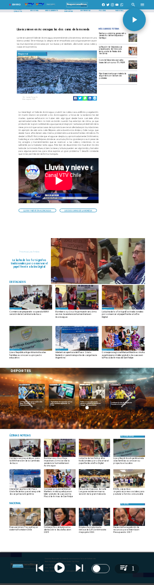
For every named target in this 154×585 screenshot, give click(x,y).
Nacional (54, 384)
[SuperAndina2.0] (77, 7)
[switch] (101, 568)
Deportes (24, 384)
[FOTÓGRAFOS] (98, 283)
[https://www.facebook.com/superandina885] (103, 7)
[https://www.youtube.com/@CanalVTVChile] (117, 7)
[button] (37, 211)
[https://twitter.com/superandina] (108, 7)
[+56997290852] (122, 7)
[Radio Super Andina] (133, 7)
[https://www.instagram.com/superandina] (112, 7)
